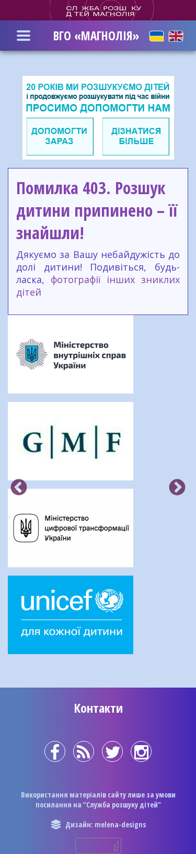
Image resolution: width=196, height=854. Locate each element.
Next (177, 488)
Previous (19, 488)
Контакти (98, 707)
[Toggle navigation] (23, 36)
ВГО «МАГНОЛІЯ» (96, 35)
